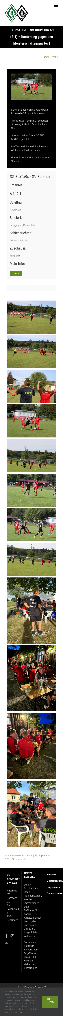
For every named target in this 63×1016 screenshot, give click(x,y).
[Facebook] (6, 936)
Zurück (45, 56)
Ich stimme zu (50, 1002)
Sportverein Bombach (21, 855)
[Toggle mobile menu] (56, 5)
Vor (54, 56)
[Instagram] (12, 936)
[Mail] (6, 942)
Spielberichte (19, 859)
